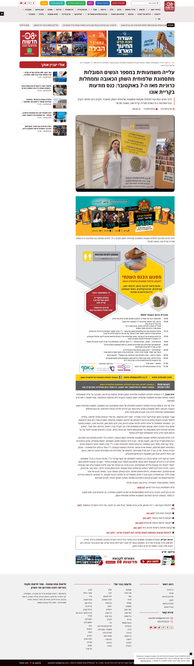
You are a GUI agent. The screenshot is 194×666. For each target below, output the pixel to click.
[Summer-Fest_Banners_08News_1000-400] (73, 56)
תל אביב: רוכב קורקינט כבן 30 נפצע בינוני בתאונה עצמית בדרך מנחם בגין (90, 25)
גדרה (129, 629)
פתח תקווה (88, 599)
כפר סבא (108, 616)
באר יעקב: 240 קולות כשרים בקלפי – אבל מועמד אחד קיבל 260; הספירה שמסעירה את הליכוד (37, 74)
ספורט (50, 9)
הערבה (128, 642)
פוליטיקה (78, 14)
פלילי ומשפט (130, 9)
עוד (159, 19)
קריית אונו (88, 603)
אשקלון (128, 606)
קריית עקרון (87, 609)
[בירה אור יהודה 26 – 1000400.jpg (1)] (125, 235)
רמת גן (89, 635)
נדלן (111, 9)
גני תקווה (128, 636)
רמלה (90, 632)
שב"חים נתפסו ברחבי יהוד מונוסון (47, 25)
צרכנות (130, 14)
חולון (110, 589)
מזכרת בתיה (107, 632)
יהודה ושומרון (107, 599)
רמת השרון (88, 639)
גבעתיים (128, 626)
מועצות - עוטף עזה (105, 629)
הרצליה (128, 646)
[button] (2, 14)
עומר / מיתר (87, 593)
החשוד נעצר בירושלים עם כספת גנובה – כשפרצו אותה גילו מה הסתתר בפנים (36, 87)
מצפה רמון (108, 636)
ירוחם (110, 606)
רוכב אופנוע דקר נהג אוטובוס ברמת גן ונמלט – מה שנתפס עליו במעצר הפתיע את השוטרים (36, 115)
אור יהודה (127, 593)
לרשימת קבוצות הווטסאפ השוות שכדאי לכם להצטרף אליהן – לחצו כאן (138, 532)
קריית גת (88, 606)
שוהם (90, 645)
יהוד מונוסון (107, 596)
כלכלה (41, 14)
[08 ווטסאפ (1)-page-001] (29, 56)
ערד (90, 596)
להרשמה (141, 487)
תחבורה (32, 14)
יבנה (110, 593)
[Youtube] (21, 3)
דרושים (157, 14)
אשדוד (128, 603)
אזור (129, 596)
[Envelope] (151, 627)
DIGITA (38, 663)
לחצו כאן (150, 513)
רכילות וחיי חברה (144, 14)
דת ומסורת (69, 9)
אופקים (128, 589)
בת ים (129, 619)
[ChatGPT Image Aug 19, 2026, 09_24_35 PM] (125, 564)
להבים (109, 619)
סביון (90, 589)
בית (173, 62)
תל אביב (89, 648)
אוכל (95, 9)
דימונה (128, 639)
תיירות (58, 9)
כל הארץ (108, 613)
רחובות (89, 629)
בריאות (103, 9)
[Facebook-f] (33, 3)
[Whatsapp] (171, 627)
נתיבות (109, 642)
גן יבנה (128, 632)
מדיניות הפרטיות (146, 661)
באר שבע (127, 613)
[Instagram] (29, 3)
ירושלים (109, 609)
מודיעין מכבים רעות (104, 626)
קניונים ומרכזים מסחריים (97, 14)
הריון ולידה (66, 14)
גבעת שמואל (126, 622)
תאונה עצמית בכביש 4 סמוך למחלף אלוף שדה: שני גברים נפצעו (145, 25)
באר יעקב (127, 609)
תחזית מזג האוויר (117, 14)
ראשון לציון (88, 622)
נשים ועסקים (53, 14)
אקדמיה (28, 9)
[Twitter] (25, 3)
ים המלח (108, 603)
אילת (129, 599)
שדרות (89, 642)
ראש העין (88, 619)
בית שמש (127, 616)
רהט (90, 625)
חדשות (142, 9)
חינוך (119, 9)
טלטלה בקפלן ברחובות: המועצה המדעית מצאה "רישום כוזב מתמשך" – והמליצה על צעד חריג (36, 101)
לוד (110, 622)
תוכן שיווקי (39, 9)
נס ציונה (109, 639)
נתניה (109, 646)
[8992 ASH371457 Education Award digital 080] (141, 56)
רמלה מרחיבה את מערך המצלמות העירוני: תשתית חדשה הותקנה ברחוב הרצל (36, 128)
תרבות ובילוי (82, 9)
